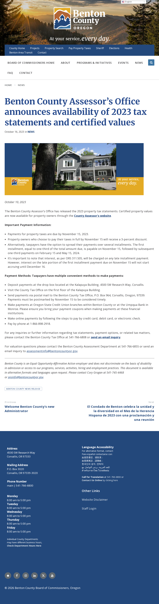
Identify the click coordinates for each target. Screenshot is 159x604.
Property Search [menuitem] (54, 48)
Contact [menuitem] (42, 52)
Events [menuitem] (123, 62)
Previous (10, 402)
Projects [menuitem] (34, 48)
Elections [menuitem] (114, 48)
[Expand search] (151, 62)
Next (151, 402)
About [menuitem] (65, 62)
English (128, 2)
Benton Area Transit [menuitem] (20, 52)
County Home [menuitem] (17, 48)
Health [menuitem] (128, 48)
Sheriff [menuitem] (100, 48)
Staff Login (89, 508)
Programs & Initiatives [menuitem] (94, 62)
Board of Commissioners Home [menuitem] (31, 62)
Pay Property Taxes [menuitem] (80, 48)
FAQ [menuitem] (10, 73)
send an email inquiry (105, 337)
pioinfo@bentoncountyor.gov (25, 377)
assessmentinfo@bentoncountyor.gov (52, 351)
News (21, 85)
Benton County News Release (23, 388)
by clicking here (100, 480)
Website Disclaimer (95, 499)
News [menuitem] (139, 62)
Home (8, 85)
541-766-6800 (114, 476)
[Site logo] (79, 24)
